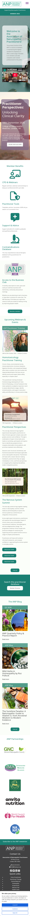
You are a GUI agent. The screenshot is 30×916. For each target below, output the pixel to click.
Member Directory (15, 588)
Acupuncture (15, 885)
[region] (15, 903)
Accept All (15, 905)
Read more (5, 639)
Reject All (15, 913)
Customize (15, 909)
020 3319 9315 (16, 865)
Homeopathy (15, 883)
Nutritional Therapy (15, 879)
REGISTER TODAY (9, 549)
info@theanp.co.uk (16, 867)
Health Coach (15, 889)
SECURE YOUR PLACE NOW (15, 144)
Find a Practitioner (16, 877)
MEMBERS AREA (15, 14)
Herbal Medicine (15, 881)
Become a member (15, 311)
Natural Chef (15, 887)
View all (15, 570)
